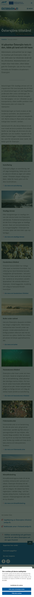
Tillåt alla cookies (17, 593)
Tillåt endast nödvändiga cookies (16, 589)
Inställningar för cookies (16, 585)
